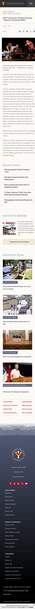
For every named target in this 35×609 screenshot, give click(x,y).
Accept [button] (31, 607)
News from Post (9, 525)
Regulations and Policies (12, 571)
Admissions (8, 493)
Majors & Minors (9, 500)
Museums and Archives (11, 539)
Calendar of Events (10, 528)
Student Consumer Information (14, 567)
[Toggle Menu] (31, 3)
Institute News (7, 402)
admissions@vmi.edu (18, 476)
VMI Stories (9, 12)
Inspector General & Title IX (13, 578)
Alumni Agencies (10, 546)
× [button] (33, 605)
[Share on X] (30, 31)
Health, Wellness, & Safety (12, 532)
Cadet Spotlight (27, 402)
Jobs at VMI (8, 564)
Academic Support (10, 504)
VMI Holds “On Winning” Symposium (16, 392)
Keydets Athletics (10, 515)
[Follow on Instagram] (23, 31)
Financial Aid (8, 496)
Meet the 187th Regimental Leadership (17, 357)
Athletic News (7, 409)
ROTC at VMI (9, 511)
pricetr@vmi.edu (8, 155)
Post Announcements (10, 412)
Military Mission (27, 405)
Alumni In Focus (27, 409)
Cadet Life (8, 507)
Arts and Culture (12, 13)
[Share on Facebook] (19, 31)
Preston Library (9, 536)
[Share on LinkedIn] (27, 31)
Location (7, 556)
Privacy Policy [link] (21, 607)
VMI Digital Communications (16, 590)
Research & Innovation (10, 405)
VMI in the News (27, 412)
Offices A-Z (8, 560)
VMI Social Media (10, 543)
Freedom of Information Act (13, 575)
